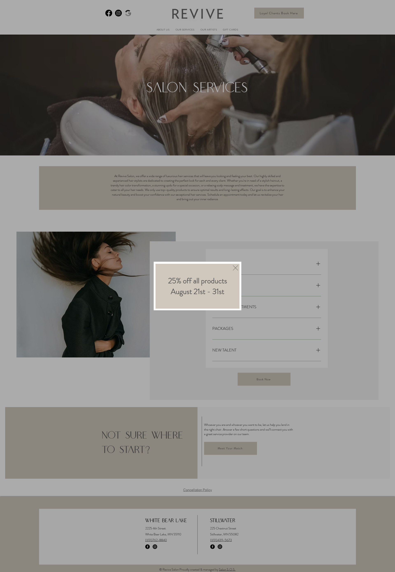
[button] (235, 268)
